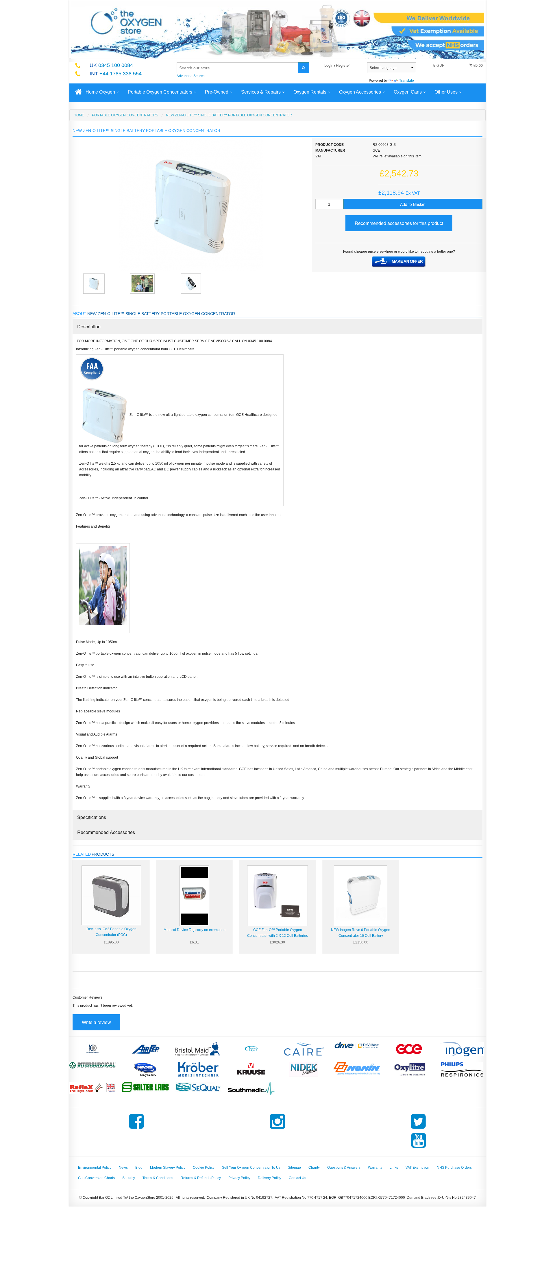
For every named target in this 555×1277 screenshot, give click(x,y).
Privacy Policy (239, 1178)
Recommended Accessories (106, 832)
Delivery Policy (269, 1178)
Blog (139, 1168)
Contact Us (297, 1178)
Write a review (96, 1022)
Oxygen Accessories (360, 92)
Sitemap (294, 1168)
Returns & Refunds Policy (201, 1178)
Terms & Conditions (158, 1178)
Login (328, 65)
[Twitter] (418, 1129)
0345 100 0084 (111, 65)
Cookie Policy (203, 1168)
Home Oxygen (100, 92)
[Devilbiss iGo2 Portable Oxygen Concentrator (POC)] (111, 895)
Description (89, 326)
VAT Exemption (417, 1168)
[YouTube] (418, 1148)
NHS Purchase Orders (454, 1168)
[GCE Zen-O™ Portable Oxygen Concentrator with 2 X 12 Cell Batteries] (277, 896)
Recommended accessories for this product (399, 223)
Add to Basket (413, 204)
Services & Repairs (261, 92)
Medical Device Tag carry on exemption (194, 930)
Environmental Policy (94, 1168)
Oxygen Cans (408, 92)
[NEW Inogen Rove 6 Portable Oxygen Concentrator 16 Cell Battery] (360, 896)
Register (343, 65)
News (123, 1168)
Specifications (91, 817)
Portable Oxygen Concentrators (160, 92)
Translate (406, 81)
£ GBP (439, 65)
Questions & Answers (343, 1168)
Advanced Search (191, 76)
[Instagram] (277, 1129)
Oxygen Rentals (309, 92)
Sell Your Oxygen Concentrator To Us (251, 1168)
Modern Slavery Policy (167, 1168)
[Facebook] (136, 1129)
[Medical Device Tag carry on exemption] (194, 896)
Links (394, 1168)
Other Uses (446, 92)
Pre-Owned (216, 92)
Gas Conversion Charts (96, 1178)
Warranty (375, 1168)
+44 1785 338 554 (116, 74)
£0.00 (477, 65)
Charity (314, 1168)
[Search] (303, 67)
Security (128, 1178)
